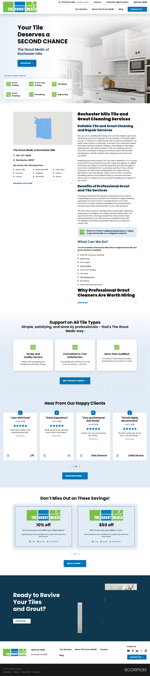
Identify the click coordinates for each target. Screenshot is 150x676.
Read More (20, 436)
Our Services (66, 649)
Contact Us (136, 9)
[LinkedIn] (137, 651)
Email (42, 541)
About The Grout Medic (86, 649)
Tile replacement (87, 277)
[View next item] (80, 466)
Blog (62, 655)
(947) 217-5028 (140, 2)
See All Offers (73, 563)
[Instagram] (146, 651)
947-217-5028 (23, 155)
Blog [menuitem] (121, 9)
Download (53, 541)
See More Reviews (73, 476)
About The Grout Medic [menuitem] (103, 9)
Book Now (26, 63)
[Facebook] (133, 651)
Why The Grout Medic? (73, 381)
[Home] (20, 7)
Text (34, 541)
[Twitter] (141, 651)
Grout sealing (85, 266)
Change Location (82, 2)
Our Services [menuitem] (81, 9)
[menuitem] (7, 672)
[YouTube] (128, 651)
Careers (104, 649)
